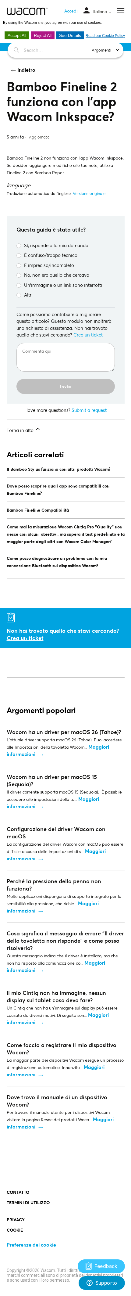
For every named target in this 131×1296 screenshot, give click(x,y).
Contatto (18, 1192)
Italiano (100, 11)
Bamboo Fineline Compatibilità (38, 510)
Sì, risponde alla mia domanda (56, 245)
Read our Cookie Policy (105, 36)
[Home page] (27, 11)
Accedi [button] (70, 10)
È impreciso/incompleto (49, 265)
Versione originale (89, 193)
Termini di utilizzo (28, 1202)
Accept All (17, 35)
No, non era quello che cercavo (56, 275)
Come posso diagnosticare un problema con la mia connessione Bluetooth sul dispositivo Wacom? (57, 561)
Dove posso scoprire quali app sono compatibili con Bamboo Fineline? (58, 489)
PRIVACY (16, 1219)
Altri (28, 295)
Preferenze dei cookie (31, 1244)
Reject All (42, 35)
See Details (70, 35)
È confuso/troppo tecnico (50, 255)
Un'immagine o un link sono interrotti (63, 285)
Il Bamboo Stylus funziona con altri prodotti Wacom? (59, 469)
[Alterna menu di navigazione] (86, 10)
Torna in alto (21, 430)
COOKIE (15, 1230)
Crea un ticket (88, 335)
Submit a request (89, 410)
